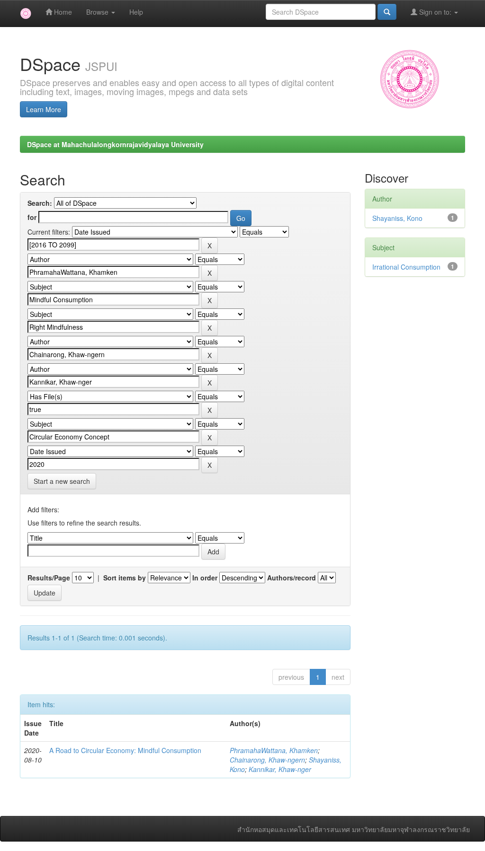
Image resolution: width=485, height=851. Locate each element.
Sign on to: (435, 12)
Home (62, 12)
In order (204, 577)
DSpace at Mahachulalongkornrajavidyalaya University (115, 144)
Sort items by (124, 577)
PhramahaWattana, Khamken (274, 750)
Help (136, 12)
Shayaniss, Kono (397, 218)
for (31, 217)
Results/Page (48, 577)
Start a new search (62, 481)
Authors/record (291, 577)
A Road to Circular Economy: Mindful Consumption (125, 750)
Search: (39, 203)
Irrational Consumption (406, 267)
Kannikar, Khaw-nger (280, 769)
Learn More (43, 109)
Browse (98, 12)
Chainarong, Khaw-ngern (267, 759)
